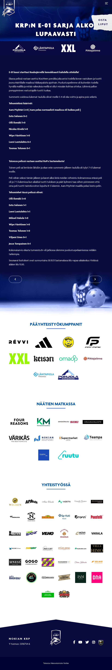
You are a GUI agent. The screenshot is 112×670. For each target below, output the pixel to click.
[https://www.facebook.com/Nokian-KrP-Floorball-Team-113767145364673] (74, 642)
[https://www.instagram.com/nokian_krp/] (94, 642)
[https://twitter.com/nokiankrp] (87, 642)
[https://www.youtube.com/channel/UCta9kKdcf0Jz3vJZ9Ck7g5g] (80, 642)
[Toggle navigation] (106, 3)
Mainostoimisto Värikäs (60, 663)
